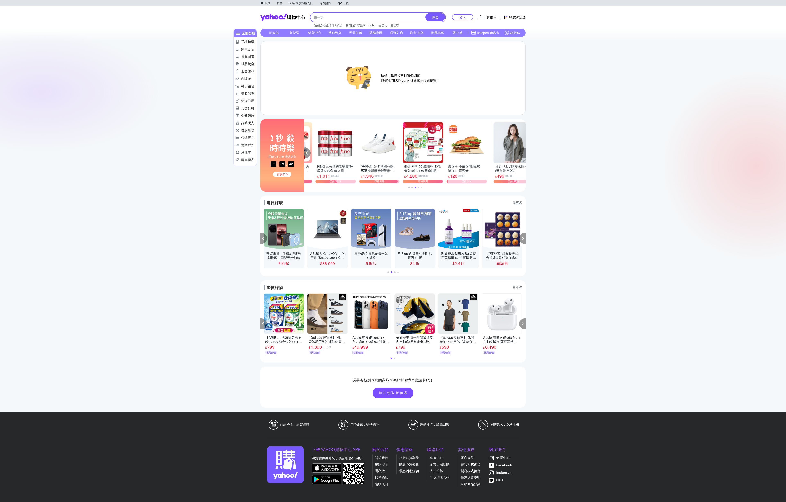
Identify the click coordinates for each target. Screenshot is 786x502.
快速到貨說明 (470, 477)
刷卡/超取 (417, 32)
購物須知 (381, 484)
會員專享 (437, 32)
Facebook (504, 465)
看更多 (517, 202)
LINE (500, 479)
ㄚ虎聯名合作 (439, 477)
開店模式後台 (470, 470)
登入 (463, 17)
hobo (372, 25)
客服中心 (436, 457)
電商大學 (467, 457)
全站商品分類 (470, 484)
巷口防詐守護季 (356, 25)
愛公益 (458, 32)
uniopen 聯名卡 (488, 32)
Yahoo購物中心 (282, 17)
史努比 (383, 25)
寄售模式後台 (470, 464)
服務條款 (381, 477)
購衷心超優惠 (409, 464)
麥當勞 (395, 25)
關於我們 (381, 457)
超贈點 (515, 32)
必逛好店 (396, 32)
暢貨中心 (314, 32)
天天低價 (355, 32)
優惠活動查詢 (409, 470)
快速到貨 (335, 32)
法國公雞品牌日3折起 (328, 25)
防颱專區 (376, 32)
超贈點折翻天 (409, 457)
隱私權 (380, 470)
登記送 (294, 32)
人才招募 (436, 470)
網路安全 (381, 464)
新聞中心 (503, 457)
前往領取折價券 (393, 392)
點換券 (274, 32)
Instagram (504, 472)
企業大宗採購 (439, 464)
